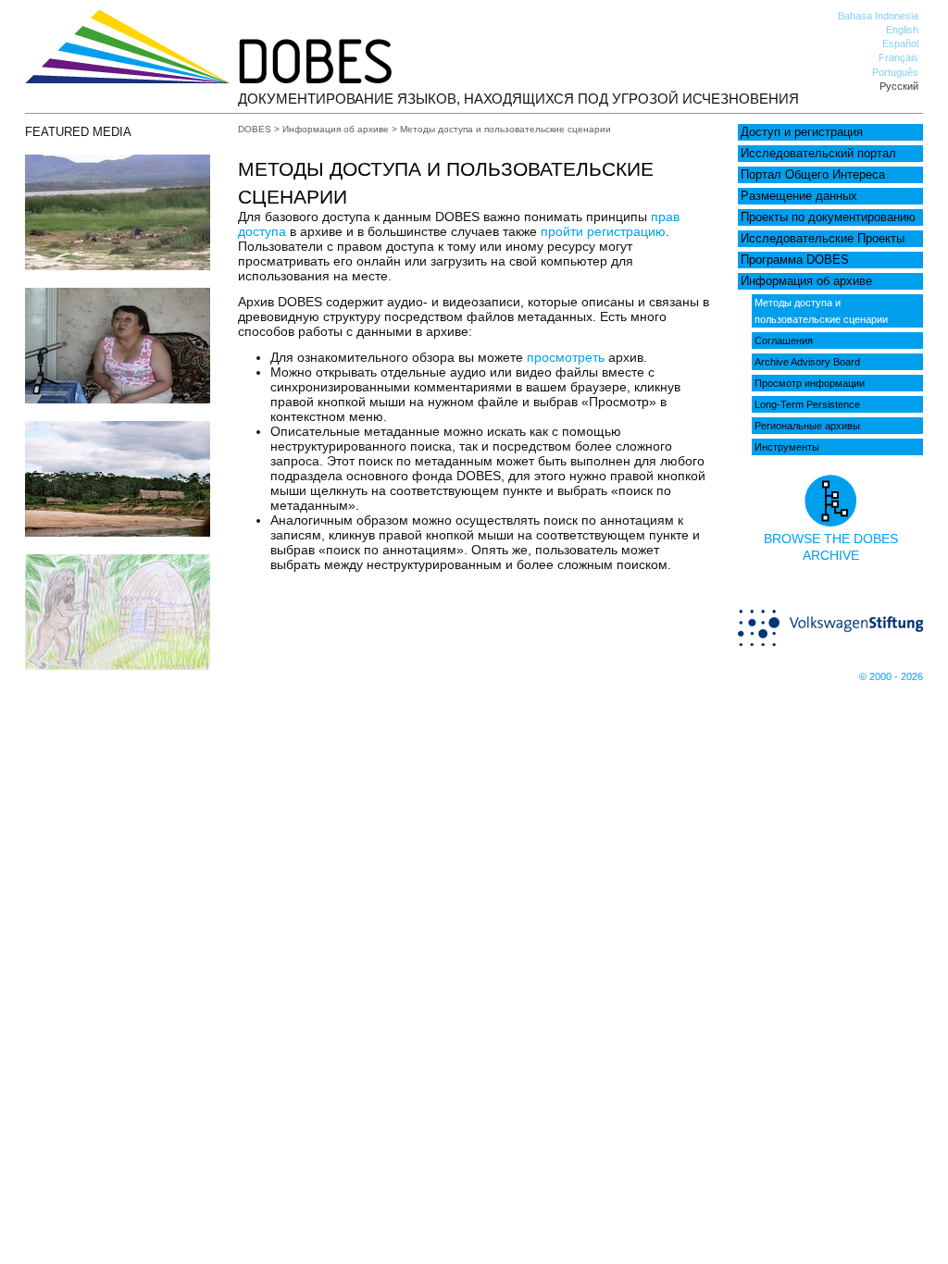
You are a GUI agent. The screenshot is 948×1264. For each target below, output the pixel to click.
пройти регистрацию (603, 231)
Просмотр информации (810, 383)
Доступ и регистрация (802, 132)
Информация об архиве (806, 281)
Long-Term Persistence (807, 404)
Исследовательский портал (818, 153)
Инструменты (787, 446)
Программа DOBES (795, 260)
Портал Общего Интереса (813, 174)
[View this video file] (117, 265)
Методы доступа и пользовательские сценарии (821, 311)
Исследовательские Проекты (822, 238)
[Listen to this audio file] (117, 532)
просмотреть (566, 357)
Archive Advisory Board (807, 361)
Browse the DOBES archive (831, 547)
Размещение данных (799, 196)
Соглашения (784, 340)
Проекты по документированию (828, 217)
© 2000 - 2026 (891, 676)
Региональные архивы (807, 425)
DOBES (254, 129)
